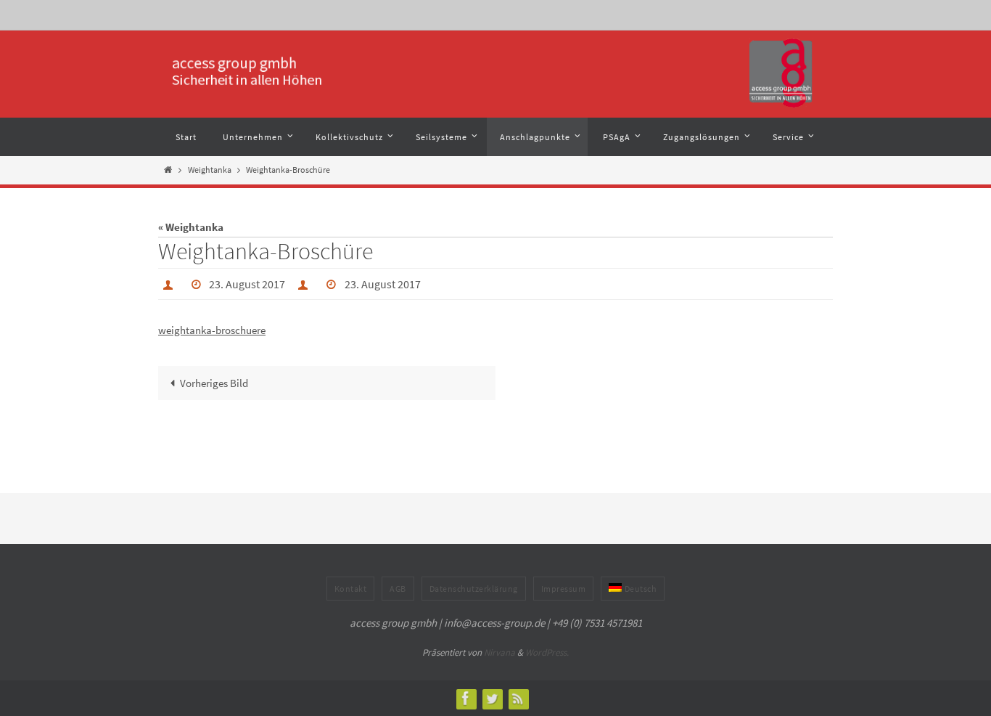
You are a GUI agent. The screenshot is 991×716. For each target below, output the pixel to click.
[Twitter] (491, 698)
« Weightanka (190, 227)
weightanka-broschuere (212, 330)
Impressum (563, 588)
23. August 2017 (247, 284)
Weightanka (209, 169)
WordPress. (547, 652)
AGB (398, 588)
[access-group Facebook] (465, 698)
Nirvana (499, 652)
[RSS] (518, 698)
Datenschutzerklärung (473, 588)
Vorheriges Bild (214, 383)
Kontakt (350, 588)
